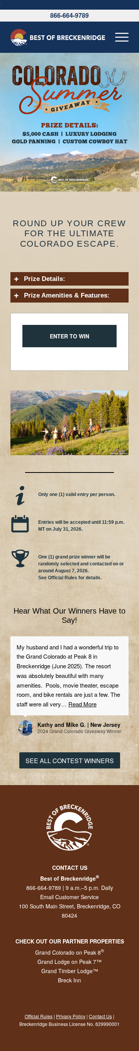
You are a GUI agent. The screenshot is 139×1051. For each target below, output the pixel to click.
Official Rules (39, 1016)
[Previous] (27, 422)
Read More (82, 704)
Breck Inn (69, 980)
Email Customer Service (69, 897)
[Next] (111, 422)
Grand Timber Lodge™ (69, 971)
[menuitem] (118, 37)
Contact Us (100, 1016)
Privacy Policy (70, 1016)
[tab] (69, 279)
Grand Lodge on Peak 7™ (69, 961)
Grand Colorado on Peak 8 (69, 952)
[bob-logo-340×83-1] (57, 37)
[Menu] (118, 37)
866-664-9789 (69, 15)
